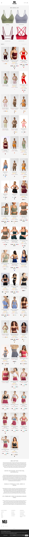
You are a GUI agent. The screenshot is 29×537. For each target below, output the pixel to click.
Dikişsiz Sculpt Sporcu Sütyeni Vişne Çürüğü (5, 150)
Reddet (23, 535)
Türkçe (14, 528)
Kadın (2, 513)
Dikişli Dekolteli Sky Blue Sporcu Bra (14, 427)
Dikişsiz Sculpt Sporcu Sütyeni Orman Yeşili (24, 241)
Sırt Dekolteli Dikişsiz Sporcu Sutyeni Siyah (14, 287)
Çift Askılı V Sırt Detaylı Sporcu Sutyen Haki (5, 264)
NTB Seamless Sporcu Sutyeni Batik (14, 450)
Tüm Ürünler (13, 515)
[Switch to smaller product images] (2, 44)
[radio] (4, 63)
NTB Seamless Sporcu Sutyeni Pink (24, 359)
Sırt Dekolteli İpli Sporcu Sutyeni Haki (5, 216)
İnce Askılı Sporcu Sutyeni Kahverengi (23, 310)
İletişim (2, 517)
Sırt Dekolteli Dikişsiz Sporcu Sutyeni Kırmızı (23, 61)
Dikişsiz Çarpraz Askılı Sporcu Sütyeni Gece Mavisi (23, 264)
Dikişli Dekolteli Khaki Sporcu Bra (5, 450)
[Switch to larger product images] (1, 44)
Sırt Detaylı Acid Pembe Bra (5, 381)
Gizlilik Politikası (22, 514)
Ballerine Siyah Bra (14, 194)
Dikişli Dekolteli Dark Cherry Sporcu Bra (5, 427)
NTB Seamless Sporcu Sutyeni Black (5, 287)
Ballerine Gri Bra (5, 194)
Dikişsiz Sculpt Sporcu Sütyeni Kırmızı (24, 85)
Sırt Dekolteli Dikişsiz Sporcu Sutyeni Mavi (5, 310)
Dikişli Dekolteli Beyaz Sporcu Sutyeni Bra (14, 382)
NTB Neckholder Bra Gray (14, 358)
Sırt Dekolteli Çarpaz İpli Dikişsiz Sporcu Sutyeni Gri (5, 359)
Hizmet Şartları (22, 513)
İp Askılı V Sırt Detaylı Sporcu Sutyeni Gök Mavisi (14, 310)
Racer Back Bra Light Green (23, 149)
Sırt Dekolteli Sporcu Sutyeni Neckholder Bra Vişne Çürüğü (23, 195)
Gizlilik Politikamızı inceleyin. (13, 533)
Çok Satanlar (13, 513)
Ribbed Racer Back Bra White (5, 60)
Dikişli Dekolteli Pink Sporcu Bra (24, 381)
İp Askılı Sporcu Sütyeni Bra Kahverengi (23, 334)
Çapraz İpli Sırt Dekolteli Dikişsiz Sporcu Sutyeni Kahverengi (14, 334)
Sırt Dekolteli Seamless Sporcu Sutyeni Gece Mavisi (14, 264)
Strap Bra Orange (14, 149)
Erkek (2, 514)
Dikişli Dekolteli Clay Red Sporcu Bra (23, 427)
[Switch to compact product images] (3, 44)
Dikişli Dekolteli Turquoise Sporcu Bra (23, 405)
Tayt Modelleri (13, 514)
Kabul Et (14, 535)
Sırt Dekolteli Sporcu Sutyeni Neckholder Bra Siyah (23, 287)
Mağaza (2, 515)
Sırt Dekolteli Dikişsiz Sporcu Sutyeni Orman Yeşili (14, 241)
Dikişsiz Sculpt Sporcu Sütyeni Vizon (5, 241)
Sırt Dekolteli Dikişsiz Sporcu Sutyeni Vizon (23, 216)
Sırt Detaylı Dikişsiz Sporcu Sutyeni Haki (14, 216)
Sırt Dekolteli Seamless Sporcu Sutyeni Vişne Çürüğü (14, 61)
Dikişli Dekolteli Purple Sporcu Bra (14, 405)
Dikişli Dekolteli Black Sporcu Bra (5, 405)
